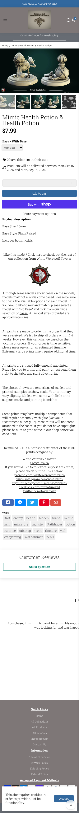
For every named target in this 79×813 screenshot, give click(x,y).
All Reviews (39, 733)
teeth (38, 531)
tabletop (25, 531)
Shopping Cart (39, 738)
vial (62, 531)
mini (7, 524)
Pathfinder (54, 524)
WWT (50, 537)
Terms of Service (39, 757)
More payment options (39, 214)
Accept (64, 798)
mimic (68, 518)
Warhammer (33, 537)
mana (56, 518)
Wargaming (12, 537)
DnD (7, 518)
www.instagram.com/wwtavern (39, 479)
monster (38, 524)
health (30, 518)
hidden (44, 518)
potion (70, 524)
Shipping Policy (39, 768)
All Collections (40, 721)
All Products (39, 727)
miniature (21, 524)
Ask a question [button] (39, 567)
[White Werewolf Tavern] (40, 286)
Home (5, 45)
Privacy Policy (39, 763)
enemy (18, 518)
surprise (10, 531)
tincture (51, 531)
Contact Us (39, 744)
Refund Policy (39, 774)
